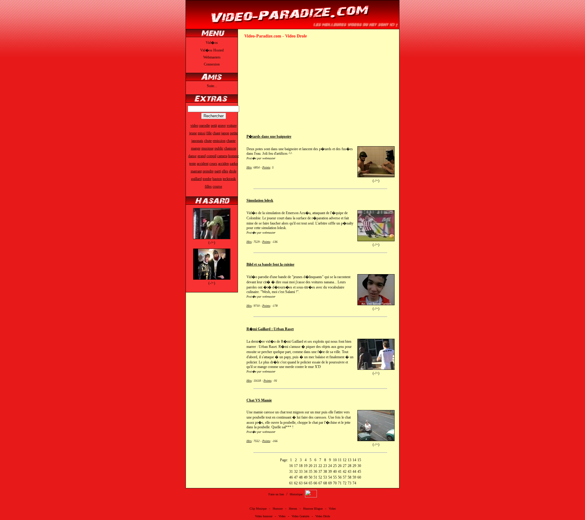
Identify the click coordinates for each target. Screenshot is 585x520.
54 (330, 477)
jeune (193, 133)
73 (349, 483)
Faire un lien (276, 494)
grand (201, 156)
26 (340, 466)
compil (211, 156)
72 (344, 483)
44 (354, 471)
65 (310, 483)
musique (207, 148)
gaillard (196, 179)
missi (201, 133)
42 (344, 471)
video (194, 125)
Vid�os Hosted (212, 50)
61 (291, 483)
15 (359, 460)
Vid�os (212, 43)
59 (354, 477)
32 (296, 471)
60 (359, 477)
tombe (207, 179)
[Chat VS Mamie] (376, 440)
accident (202, 163)
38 (325, 471)
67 (320, 483)
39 (330, 471)
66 (315, 483)
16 (291, 466)
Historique (296, 494)
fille (209, 133)
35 (310, 471)
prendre (208, 171)
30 (359, 466)
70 (335, 483)
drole (232, 171)
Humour (278, 508)
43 (349, 471)
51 (315, 477)
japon (225, 133)
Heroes (293, 508)
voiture (232, 125)
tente (192, 163)
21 (315, 466)
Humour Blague (313, 508)
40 (335, 471)
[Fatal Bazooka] (211, 278)
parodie (204, 125)
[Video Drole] (292, 26)
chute (208, 141)
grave (222, 125)
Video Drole (322, 516)
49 (305, 477)
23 (325, 466)
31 (291, 471)
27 (344, 466)
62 (296, 483)
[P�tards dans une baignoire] (376, 176)
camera (222, 156)
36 (315, 471)
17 (296, 466)
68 (325, 483)
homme (233, 156)
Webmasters (212, 57)
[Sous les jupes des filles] (211, 238)
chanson (230, 148)
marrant (196, 171)
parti (217, 171)
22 (320, 466)
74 (354, 483)
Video (332, 508)
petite (234, 133)
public (218, 148)
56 (340, 477)
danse (192, 156)
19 (305, 466)
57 (344, 477)
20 (310, 466)
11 (340, 460)
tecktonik (229, 179)
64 (305, 483)
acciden (223, 163)
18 (301, 466)
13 (349, 460)
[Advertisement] (295, 84)
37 (320, 471)
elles (225, 171)
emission (219, 141)
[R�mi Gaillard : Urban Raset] (376, 368)
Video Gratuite (300, 516)
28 (349, 466)
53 (325, 477)
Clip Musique (258, 508)
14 (354, 460)
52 (320, 477)
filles (208, 186)
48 (301, 477)
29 (354, 466)
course (217, 186)
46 (291, 477)
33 (301, 471)
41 (340, 471)
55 (335, 477)
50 (310, 477)
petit (214, 125)
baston (217, 179)
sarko (234, 163)
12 (344, 460)
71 (340, 483)
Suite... (212, 86)
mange (195, 148)
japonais (197, 141)
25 (335, 466)
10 (335, 460)
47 (296, 477)
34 (305, 471)
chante (231, 141)
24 (330, 466)
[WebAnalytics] (311, 496)
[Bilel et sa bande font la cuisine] (376, 304)
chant (216, 133)
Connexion (212, 64)
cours (213, 163)
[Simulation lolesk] (376, 240)
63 (301, 483)
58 (349, 477)
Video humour (263, 516)
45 (359, 471)
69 (330, 483)
